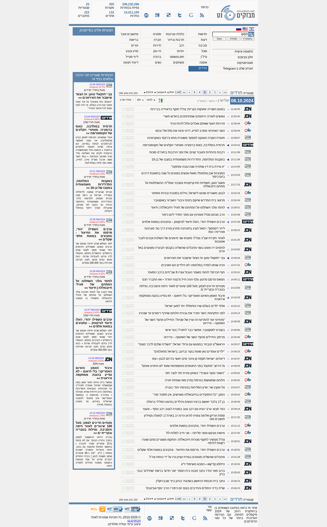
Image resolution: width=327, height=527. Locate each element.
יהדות (180, 51)
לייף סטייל (132, 56)
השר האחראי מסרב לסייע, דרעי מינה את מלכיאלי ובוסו (190, 130)
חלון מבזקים (245, 57)
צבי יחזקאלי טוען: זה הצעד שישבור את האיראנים (194, 258)
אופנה (203, 62)
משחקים (178, 62)
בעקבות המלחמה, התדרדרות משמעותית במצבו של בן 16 (188, 159)
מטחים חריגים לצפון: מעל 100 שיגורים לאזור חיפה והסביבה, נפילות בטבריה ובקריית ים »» (94, 428)
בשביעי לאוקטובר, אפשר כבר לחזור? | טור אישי (195, 330)
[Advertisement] (186, 79)
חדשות (202, 34)
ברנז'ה (157, 56)
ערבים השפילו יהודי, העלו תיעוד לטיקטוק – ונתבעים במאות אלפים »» (94, 323)
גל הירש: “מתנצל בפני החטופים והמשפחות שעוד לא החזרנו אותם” (183, 365)
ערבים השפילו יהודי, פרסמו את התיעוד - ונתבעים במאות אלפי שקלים (181, 449)
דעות (204, 39)
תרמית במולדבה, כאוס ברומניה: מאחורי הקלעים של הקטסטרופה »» (94, 130)
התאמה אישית (244, 51)
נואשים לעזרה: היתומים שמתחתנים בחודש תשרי (194, 116)
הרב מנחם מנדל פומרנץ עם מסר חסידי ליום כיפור (193, 214)
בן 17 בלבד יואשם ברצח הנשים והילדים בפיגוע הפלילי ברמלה (185, 401)
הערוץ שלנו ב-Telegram (238, 68)
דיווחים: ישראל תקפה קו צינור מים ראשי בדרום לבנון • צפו (188, 358)
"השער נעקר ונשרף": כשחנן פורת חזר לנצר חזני (195, 373)
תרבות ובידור (175, 39)
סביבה (203, 45)
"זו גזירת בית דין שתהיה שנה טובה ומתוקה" (198, 166)
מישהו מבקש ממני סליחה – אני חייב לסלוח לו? (195, 433)
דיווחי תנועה (130, 62)
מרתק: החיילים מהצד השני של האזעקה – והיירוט (194, 337)
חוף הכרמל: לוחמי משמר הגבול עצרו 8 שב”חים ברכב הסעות (186, 272)
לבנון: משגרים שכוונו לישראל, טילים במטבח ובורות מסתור (188, 193)
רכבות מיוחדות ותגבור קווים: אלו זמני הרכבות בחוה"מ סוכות (187, 152)
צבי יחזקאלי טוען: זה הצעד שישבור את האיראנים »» (94, 96)
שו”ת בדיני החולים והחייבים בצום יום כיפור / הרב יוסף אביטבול (185, 488)
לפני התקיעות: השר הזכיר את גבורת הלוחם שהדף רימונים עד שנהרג (182, 313)
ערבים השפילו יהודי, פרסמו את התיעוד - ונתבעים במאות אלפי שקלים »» (94, 234)
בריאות (133, 39)
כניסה (204, 7)
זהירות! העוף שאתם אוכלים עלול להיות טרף (197, 123)
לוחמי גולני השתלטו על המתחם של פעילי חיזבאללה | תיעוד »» (94, 284)
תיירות (157, 45)
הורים (134, 45)
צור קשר (209, 508)
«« (225, 92)
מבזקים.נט (134, 520)
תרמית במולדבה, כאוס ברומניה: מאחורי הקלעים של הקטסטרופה (184, 145)
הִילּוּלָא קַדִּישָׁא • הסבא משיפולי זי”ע (203, 464)
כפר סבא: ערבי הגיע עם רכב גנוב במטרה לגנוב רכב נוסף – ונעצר (183, 409)
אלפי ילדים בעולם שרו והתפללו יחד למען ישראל (195, 306)
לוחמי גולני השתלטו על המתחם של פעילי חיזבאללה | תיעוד (188, 207)
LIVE (178, 92)
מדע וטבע (132, 51)
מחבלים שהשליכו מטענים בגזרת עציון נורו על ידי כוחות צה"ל (187, 457)
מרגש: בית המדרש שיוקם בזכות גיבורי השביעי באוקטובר (189, 200)
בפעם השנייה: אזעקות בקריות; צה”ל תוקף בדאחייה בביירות (187, 109)
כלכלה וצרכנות (175, 34)
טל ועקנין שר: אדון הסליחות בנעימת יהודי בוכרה (195, 387)
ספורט (157, 34)
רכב (181, 45)
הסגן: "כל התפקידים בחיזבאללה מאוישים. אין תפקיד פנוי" (189, 394)
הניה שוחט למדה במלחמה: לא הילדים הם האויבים (193, 265)
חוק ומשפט (177, 56)
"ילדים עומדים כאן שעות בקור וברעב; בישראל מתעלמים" (189, 351)
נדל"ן (204, 56)
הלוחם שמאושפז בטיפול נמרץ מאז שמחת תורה (195, 380)
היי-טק (157, 51)
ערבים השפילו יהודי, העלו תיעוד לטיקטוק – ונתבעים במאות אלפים (183, 221)
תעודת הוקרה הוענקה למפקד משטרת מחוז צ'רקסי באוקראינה (186, 138)
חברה (157, 39)
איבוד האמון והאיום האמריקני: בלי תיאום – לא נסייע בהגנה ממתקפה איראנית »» (94, 373)
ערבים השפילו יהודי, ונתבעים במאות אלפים (197, 425)
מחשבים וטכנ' (129, 34)
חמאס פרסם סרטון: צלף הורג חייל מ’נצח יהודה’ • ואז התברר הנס (183, 279)
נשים (158, 62)
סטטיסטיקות (245, 62)
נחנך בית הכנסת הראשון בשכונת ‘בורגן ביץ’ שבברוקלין (190, 481)
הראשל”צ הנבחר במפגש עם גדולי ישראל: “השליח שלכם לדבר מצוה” (181, 344)
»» (184, 92)
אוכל (204, 51)
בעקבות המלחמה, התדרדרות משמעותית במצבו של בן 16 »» (94, 184)
